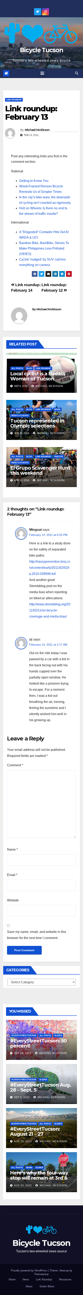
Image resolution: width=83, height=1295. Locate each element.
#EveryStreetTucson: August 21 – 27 (35, 1131)
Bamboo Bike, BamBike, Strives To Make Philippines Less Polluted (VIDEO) (44, 248)
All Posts (17, 368)
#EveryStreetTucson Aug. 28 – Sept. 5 (40, 1087)
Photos (58, 456)
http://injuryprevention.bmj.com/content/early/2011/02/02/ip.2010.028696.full (49, 567)
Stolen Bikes (46, 1286)
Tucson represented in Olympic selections (37, 423)
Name (12, 849)
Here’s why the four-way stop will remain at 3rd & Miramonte (39, 1178)
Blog (29, 368)
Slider (58, 1035)
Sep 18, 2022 (22, 1053)
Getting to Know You (33, 180)
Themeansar (41, 1274)
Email (12, 875)
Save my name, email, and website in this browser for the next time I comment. (36, 935)
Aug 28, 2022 (23, 1141)
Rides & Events (20, 415)
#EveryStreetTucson (23, 1035)
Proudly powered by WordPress (29, 1270)
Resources (65, 1279)
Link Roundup (14, 100)
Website (13, 900)
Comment (15, 765)
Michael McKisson (37, 130)
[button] (76, 73)
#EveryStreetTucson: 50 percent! (38, 1043)
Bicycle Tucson (41, 50)
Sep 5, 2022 (22, 1097)
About (29, 1286)
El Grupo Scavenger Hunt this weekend (40, 470)
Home (12, 1279)
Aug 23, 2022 (23, 1185)
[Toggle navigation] (42, 73)
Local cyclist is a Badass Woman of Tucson (37, 376)
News (57, 409)
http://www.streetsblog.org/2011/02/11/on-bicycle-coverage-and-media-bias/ (49, 610)
